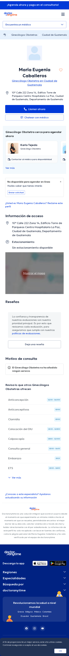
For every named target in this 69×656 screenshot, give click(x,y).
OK (60, 651)
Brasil (45, 616)
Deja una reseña (34, 344)
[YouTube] (42, 628)
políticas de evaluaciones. (26, 333)
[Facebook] (26, 628)
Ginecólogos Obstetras (24, 34)
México (37, 611)
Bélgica (29, 611)
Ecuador (25, 616)
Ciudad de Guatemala (54, 34)
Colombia (47, 611)
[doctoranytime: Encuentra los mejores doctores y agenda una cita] (5, 35)
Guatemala (35, 616)
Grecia (21, 611)
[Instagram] (34, 628)
